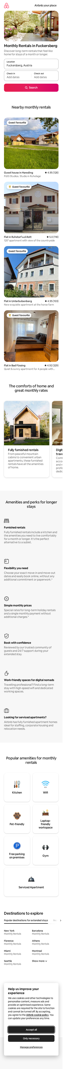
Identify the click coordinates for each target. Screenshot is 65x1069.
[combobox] (31, 65)
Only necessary (31, 1038)
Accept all (31, 1029)
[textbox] (17, 77)
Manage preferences (31, 1047)
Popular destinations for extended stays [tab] (26, 920)
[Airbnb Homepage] (6, 5)
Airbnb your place (45, 5)
